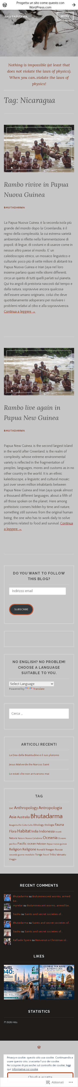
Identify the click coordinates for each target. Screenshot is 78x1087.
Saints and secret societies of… (44, 914)
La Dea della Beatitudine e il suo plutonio (34, 755)
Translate (38, 688)
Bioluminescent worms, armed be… (48, 905)
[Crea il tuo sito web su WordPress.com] (39, 5)
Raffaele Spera (22, 940)
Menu (65, 16)
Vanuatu (61, 854)
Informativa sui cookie (25, 1069)
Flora (12, 831)
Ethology (38, 824)
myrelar (18, 905)
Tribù (53, 854)
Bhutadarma (16, 16)
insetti (58, 832)
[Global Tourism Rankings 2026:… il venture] (56, 983)
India (34, 831)
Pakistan (41, 843)
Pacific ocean (26, 843)
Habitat (24, 831)
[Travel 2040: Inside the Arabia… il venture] (21, 983)
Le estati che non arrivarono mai (29, 773)
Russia (59, 849)
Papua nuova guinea (57, 844)
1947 (11, 808)
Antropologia (50, 808)
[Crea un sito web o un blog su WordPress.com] (39, 1047)
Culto (24, 825)
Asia (12, 817)
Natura (13, 838)
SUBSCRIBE (21, 609)
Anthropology (26, 808)
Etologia (49, 824)
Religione (29, 849)
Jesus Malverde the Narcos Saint (29, 764)
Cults (30, 825)
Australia (23, 817)
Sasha (17, 914)
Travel (46, 854)
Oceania (50, 838)
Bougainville (15, 825)
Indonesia (47, 831)
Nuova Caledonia (33, 838)
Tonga (38, 854)
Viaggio (12, 859)
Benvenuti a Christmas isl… (51, 940)
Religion (15, 849)
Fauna (59, 825)
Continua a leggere (20, 311)
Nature (21, 838)
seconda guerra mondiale (21, 854)
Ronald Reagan (45, 849)
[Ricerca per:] (39, 713)
